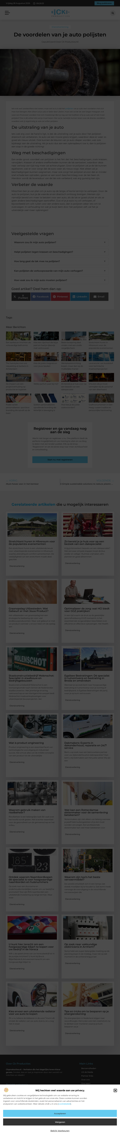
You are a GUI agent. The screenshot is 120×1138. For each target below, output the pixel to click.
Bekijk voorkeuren (60, 1130)
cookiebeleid (64, 1104)
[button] (115, 1090)
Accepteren (60, 1113)
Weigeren (60, 1122)
